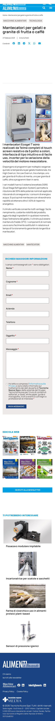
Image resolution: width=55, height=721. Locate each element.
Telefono (10, 322)
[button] (43, 7)
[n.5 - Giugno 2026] (10, 469)
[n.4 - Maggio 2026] (28, 446)
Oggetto (11, 335)
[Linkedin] (23, 685)
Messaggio (12, 349)
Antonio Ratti (24, 38)
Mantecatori (33, 244)
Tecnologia (35, 20)
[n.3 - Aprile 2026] (44, 446)
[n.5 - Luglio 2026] (10, 446)
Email (9, 295)
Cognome (11, 281)
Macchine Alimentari (14, 20)
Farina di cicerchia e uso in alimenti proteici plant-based (26, 612)
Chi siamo (7, 674)
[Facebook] (18, 685)
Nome (9, 268)
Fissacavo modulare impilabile (23, 546)
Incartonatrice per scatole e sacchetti (28, 578)
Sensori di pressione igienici (22, 646)
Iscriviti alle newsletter (12, 678)
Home (5, 15)
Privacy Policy (8, 691)
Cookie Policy (22, 691)
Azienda (10, 308)
